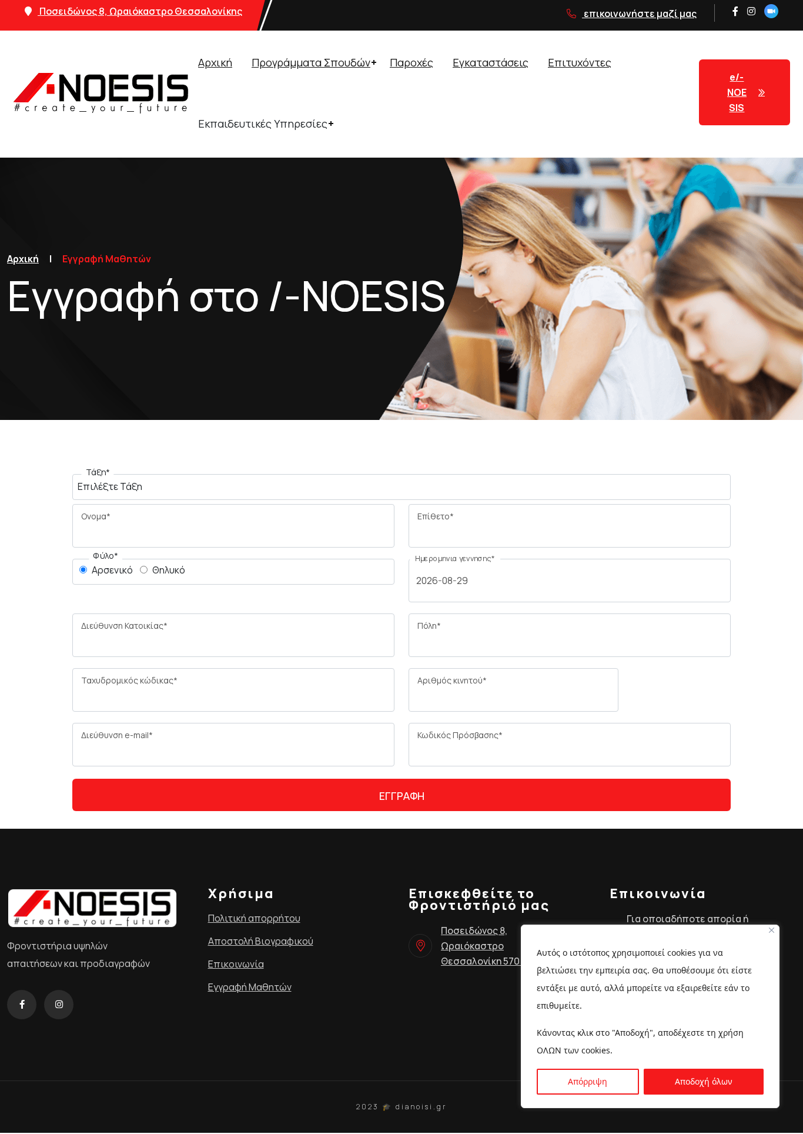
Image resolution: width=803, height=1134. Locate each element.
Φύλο (105, 556)
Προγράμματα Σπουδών (311, 62)
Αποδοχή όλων (703, 1081)
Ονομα (96, 516)
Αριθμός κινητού (452, 680)
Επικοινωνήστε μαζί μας (639, 13)
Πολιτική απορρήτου (254, 918)
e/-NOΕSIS (737, 92)
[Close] (771, 930)
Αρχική (215, 62)
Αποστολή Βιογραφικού (260, 941)
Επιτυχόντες (579, 62)
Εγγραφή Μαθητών (250, 986)
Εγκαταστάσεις (490, 62)
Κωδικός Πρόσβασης (460, 735)
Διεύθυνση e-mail (117, 735)
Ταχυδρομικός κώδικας (129, 680)
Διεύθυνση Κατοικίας (124, 625)
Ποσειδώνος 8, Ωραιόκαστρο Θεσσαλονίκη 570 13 (485, 946)
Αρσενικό (112, 569)
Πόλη (429, 625)
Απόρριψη (587, 1081)
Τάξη (98, 472)
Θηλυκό (168, 569)
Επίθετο (435, 516)
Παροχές (411, 62)
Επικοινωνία (236, 964)
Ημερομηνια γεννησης (455, 558)
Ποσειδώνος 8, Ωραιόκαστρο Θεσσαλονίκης (140, 11)
